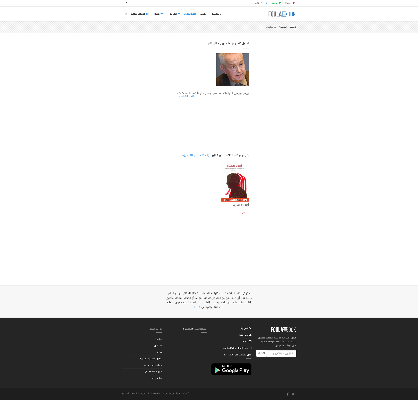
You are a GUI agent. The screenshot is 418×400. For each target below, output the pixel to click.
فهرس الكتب (155, 378)
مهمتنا (288, 3)
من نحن (158, 345)
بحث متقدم (260, 3)
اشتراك (261, 353)
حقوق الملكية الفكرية (151, 358)
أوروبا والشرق (241, 205)
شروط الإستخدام (153, 371)
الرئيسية (217, 13)
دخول (157, 13)
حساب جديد (138, 13)
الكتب (204, 13)
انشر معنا (244, 335)
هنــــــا (197, 307)
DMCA (158, 352)
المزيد (173, 13)
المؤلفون (190, 13)
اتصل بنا (245, 329)
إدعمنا (245, 341)
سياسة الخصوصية (153, 365)
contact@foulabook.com (235, 348)
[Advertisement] (275, 93)
